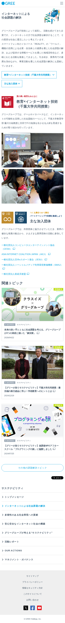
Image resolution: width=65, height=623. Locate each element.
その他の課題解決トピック (32, 468)
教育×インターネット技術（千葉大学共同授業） (28, 75)
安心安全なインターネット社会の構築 (25, 523)
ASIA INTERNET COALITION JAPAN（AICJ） (24, 254)
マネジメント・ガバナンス (19, 559)
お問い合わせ (32, 600)
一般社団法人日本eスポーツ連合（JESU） (23, 259)
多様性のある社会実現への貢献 (21, 515)
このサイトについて (32, 594)
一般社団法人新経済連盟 (14, 274)
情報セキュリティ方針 (32, 588)
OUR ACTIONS (13, 550)
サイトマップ (32, 576)
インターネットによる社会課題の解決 (25, 506)
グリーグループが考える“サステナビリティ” (29, 532)
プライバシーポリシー (32, 582)
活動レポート (12, 541)
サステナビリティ (12, 488)
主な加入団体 (10, 83)
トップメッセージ (14, 497)
